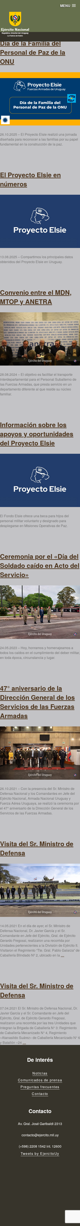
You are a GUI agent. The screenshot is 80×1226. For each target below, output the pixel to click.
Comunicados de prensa (40, 1080)
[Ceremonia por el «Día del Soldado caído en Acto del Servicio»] (40, 612)
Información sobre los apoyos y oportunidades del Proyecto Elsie (36, 433)
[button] (68, 5)
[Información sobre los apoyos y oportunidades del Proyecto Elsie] (40, 480)
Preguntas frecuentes (40, 1086)
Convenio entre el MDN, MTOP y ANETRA (35, 297)
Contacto (40, 1093)
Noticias (40, 1073)
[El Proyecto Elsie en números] (40, 221)
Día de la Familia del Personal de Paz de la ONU (32, 52)
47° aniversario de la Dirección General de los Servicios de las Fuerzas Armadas (37, 701)
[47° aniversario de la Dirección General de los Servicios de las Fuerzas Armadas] (40, 753)
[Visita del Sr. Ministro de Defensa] (40, 890)
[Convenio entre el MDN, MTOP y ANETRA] (40, 339)
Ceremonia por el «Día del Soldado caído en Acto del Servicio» (39, 565)
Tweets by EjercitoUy (40, 1153)
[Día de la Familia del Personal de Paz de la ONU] (40, 98)
